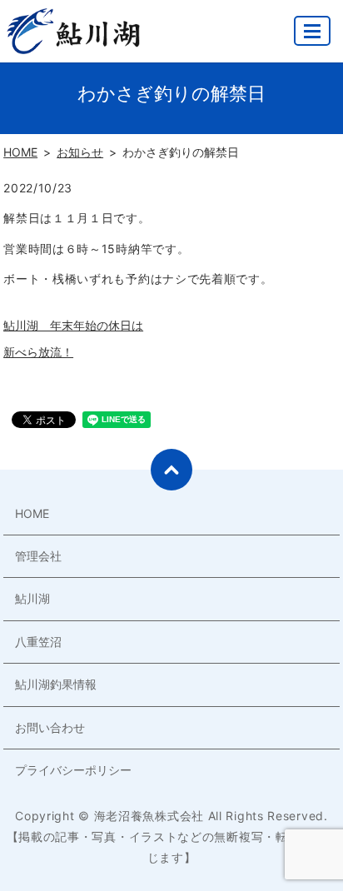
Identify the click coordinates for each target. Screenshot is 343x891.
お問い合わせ (50, 727)
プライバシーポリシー (73, 770)
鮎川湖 (32, 598)
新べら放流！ (38, 352)
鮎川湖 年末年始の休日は (73, 325)
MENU (312, 31)
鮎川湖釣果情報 (56, 684)
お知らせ (80, 152)
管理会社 (38, 556)
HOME (20, 152)
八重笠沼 (38, 642)
